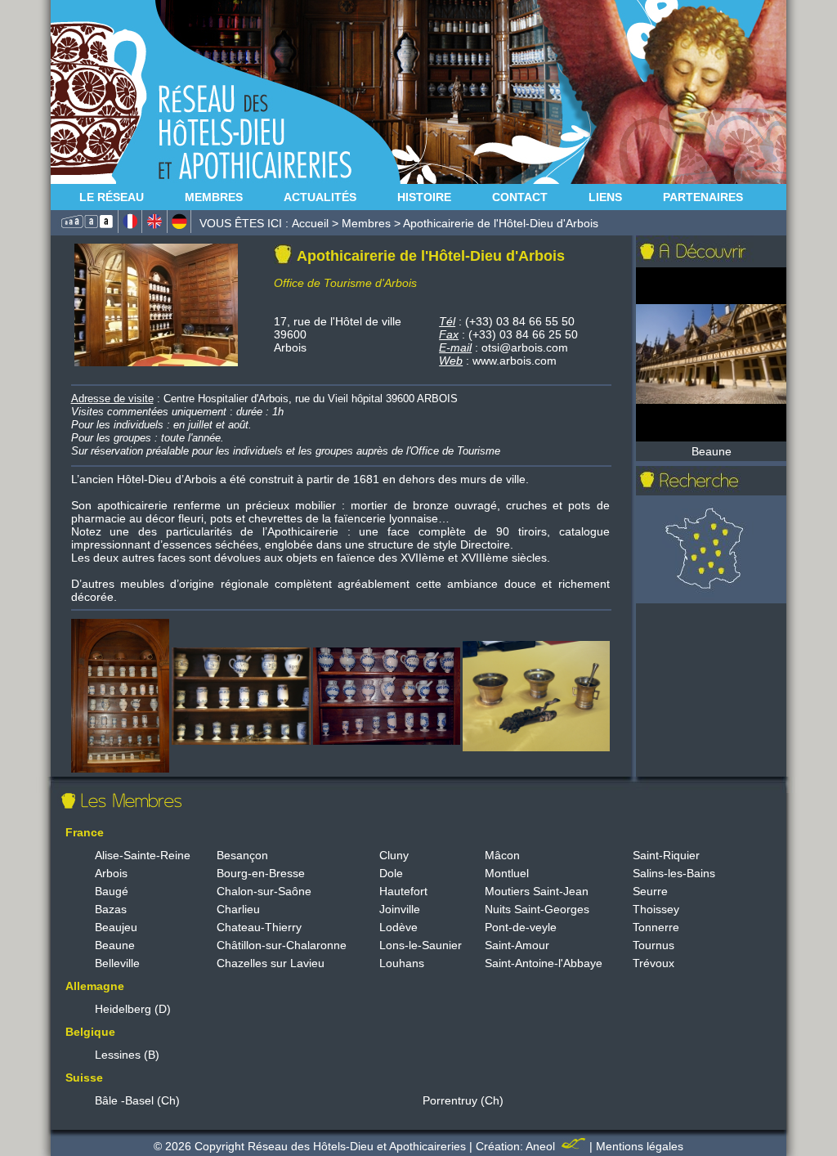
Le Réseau (111, 197)
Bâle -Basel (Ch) (137, 1100)
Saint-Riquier (666, 855)
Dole (391, 873)
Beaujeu (116, 927)
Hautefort (403, 891)
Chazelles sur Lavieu (271, 963)
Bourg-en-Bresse (261, 873)
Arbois (111, 873)
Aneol (542, 1146)
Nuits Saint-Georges (537, 909)
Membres (214, 197)
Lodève (398, 927)
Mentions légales (639, 1146)
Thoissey (656, 909)
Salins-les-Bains (674, 873)
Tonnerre (656, 927)
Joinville (399, 909)
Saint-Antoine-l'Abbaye (543, 963)
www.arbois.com (514, 360)
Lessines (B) (127, 1054)
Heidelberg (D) (133, 1008)
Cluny (394, 855)
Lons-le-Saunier (420, 945)
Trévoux (653, 963)
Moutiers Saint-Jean (537, 891)
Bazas (111, 909)
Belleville (117, 963)
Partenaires (703, 197)
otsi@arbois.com (524, 347)
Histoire (424, 197)
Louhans (401, 963)
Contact (520, 197)
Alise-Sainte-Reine (142, 855)
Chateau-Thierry (259, 927)
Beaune (115, 945)
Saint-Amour (517, 945)
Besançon (242, 855)
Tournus (653, 945)
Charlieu (238, 909)
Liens (605, 197)
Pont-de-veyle (521, 927)
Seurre (650, 891)
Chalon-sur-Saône (264, 891)
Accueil (310, 223)
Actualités (320, 197)
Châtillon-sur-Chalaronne (282, 945)
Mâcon (502, 855)
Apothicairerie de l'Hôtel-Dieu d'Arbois (500, 223)
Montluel (507, 873)
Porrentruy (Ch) (463, 1100)
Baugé (111, 891)
